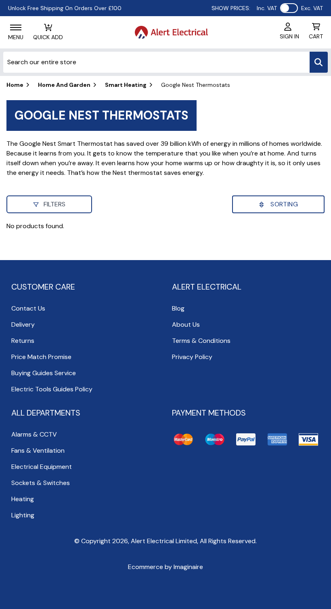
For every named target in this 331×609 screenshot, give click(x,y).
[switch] (289, 8)
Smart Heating (126, 84)
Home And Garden (64, 84)
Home (14, 84)
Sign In (289, 36)
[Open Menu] (15, 27)
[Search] (319, 62)
